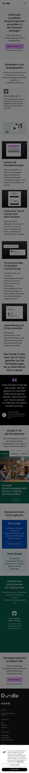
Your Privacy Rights (14, 765)
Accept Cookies (14, 769)
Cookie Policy (20, 761)
